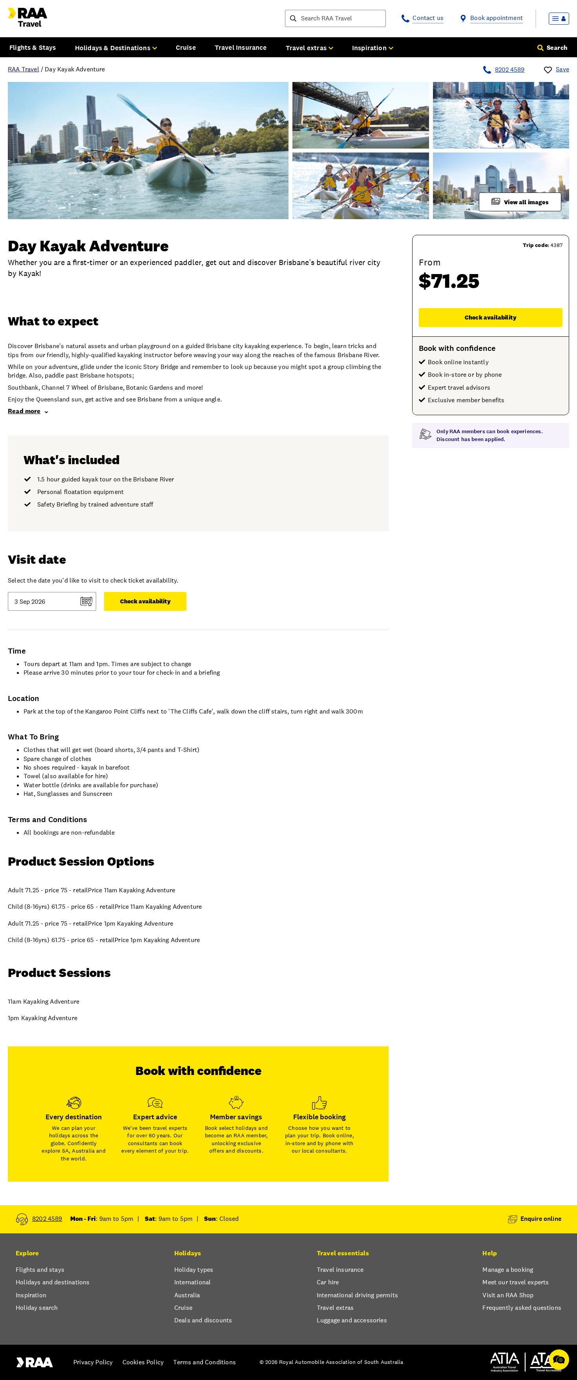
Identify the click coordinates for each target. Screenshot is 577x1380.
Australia (187, 1295)
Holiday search (37, 1308)
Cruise (186, 47)
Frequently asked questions (521, 1308)
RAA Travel (23, 69)
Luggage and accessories (352, 1320)
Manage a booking (507, 1270)
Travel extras (335, 1308)
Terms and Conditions (204, 1362)
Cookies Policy (143, 1362)
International (192, 1282)
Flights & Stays (32, 47)
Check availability (491, 317)
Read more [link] (24, 411)
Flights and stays (40, 1270)
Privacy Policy (93, 1362)
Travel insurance (340, 1270)
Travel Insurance (241, 47)
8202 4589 (509, 69)
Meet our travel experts (515, 1282)
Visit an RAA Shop (507, 1295)
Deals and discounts (203, 1320)
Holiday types (193, 1270)
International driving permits (357, 1295)
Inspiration (31, 1295)
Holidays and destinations (52, 1282)
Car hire (328, 1282)
